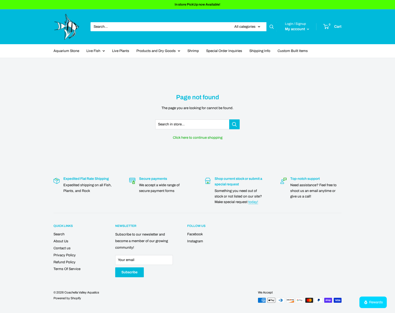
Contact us (62, 248)
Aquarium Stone (66, 51)
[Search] (271, 26)
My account (295, 29)
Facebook (195, 234)
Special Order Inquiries (224, 51)
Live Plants (120, 51)
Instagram (195, 241)
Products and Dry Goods (156, 51)
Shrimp (193, 51)
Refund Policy (64, 262)
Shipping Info (259, 51)
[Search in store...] (234, 124)
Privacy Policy (64, 255)
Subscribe (129, 272)
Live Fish (93, 51)
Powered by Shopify (67, 298)
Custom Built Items (293, 51)
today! (253, 202)
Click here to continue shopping (197, 138)
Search (59, 234)
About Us (60, 241)
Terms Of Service (66, 269)
